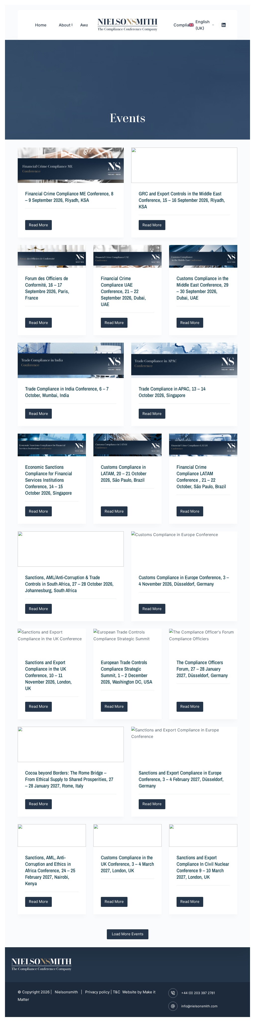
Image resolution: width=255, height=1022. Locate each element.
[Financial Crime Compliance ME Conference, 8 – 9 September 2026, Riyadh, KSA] (71, 165)
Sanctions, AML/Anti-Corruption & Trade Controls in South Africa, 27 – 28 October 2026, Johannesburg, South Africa (69, 584)
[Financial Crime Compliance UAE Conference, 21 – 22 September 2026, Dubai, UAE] (127, 256)
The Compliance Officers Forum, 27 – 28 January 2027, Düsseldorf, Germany (202, 669)
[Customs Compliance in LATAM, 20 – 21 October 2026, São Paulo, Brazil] (127, 445)
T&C (117, 992)
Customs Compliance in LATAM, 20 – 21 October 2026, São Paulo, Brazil (123, 473)
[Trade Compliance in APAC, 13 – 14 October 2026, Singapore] (184, 360)
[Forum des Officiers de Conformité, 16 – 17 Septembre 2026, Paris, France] (52, 256)
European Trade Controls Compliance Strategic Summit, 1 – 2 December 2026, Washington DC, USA (126, 672)
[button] (201, 25)
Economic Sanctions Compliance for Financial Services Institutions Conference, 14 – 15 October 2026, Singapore (48, 480)
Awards (87, 24)
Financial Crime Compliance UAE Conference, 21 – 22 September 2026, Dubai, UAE (123, 291)
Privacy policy (97, 992)
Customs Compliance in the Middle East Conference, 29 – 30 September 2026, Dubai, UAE (202, 288)
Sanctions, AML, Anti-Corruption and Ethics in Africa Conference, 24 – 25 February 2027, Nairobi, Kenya (50, 870)
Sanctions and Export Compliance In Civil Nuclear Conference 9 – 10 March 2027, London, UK (203, 867)
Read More (40, 223)
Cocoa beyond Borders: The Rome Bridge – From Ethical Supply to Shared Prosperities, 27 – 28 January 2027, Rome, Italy (69, 779)
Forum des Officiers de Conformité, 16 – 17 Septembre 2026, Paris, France (47, 288)
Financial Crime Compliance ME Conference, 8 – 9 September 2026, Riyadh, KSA (69, 196)
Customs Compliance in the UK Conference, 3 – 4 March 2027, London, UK (127, 864)
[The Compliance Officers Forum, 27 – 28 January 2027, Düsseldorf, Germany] (203, 640)
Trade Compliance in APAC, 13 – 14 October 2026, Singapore (172, 391)
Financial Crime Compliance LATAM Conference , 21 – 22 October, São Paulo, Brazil (201, 477)
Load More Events (127, 934)
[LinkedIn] (224, 25)
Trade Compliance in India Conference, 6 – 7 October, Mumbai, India (67, 391)
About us (68, 24)
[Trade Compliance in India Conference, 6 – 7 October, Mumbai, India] (71, 360)
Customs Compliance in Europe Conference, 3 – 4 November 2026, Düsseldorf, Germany (184, 580)
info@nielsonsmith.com (199, 1006)
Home (40, 24)
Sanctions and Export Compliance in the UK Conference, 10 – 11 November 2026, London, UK (48, 675)
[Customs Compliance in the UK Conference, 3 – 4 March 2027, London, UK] (127, 835)
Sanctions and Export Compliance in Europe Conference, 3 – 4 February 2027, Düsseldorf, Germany (181, 779)
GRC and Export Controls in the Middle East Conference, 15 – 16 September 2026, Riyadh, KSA (182, 200)
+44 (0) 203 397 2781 (198, 993)
